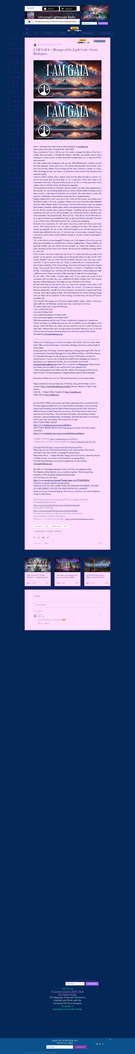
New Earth (38, 526)
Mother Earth (56, 526)
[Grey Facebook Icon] (103, 1044)
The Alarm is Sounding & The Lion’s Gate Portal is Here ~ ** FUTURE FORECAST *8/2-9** (67, 576)
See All (109, 554)
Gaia (65, 526)
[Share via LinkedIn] (43, 537)
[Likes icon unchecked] (39, 623)
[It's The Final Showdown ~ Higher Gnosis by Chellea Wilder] (97, 564)
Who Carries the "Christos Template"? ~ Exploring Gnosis (37, 576)
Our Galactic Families (39, 531)
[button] (74, 29)
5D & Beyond (58, 531)
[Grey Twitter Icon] (100, 1044)
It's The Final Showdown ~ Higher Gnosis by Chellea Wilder (96, 576)
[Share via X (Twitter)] (39, 537)
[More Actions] (100, 616)
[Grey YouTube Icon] (97, 1044)
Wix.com (54, 1052)
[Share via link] (48, 537)
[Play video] (67, 120)
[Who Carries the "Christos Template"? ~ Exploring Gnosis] (38, 564)
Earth (47, 526)
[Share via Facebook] (34, 537)
